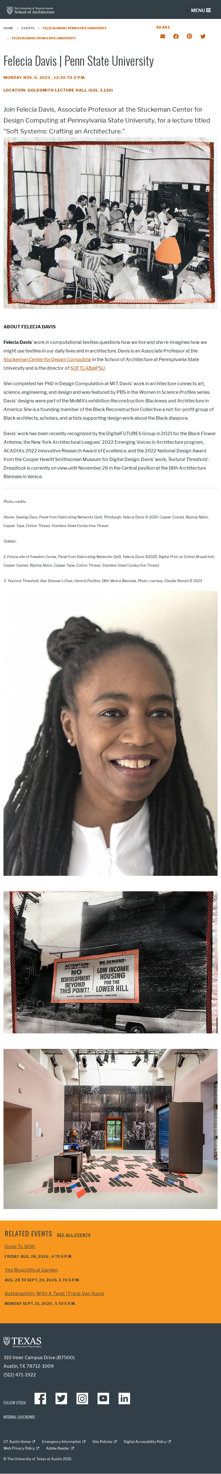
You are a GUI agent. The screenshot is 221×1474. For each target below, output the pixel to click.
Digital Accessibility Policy (145, 1442)
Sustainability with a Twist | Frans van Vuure (54, 1293)
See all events (74, 1235)
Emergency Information (61, 1442)
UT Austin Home (17, 1442)
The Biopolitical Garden (31, 1270)
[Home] (30, 10)
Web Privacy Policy (19, 1448)
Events (28, 28)
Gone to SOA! (20, 1246)
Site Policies (102, 1442)
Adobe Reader (57, 1448)
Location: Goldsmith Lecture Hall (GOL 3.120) (58, 90)
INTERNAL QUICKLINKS (19, 1417)
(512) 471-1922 (19, 1375)
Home (8, 28)
